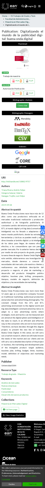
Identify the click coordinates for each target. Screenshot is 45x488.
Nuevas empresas (8, 386)
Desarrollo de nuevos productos (15, 395)
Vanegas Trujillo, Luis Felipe (13, 196)
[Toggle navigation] (39, 6)
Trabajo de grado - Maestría (13, 374)
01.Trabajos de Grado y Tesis (23, 16)
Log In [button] (30, 6)
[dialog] (22, 476)
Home (4, 16)
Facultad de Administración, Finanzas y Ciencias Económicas (17, 19)
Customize (6, 479)
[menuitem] (25, 6)
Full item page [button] (11, 409)
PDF (17, 80)
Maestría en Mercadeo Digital (17, 22)
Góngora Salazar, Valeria (11, 193)
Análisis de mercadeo (10, 383)
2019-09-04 (6, 205)
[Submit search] (22, 6)
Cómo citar (22, 105)
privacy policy (31, 476)
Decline (12, 484)
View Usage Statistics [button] (14, 415)
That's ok (32, 484)
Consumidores (7, 392)
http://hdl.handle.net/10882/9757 (15, 181)
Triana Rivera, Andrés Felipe (13, 190)
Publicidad (6, 389)
